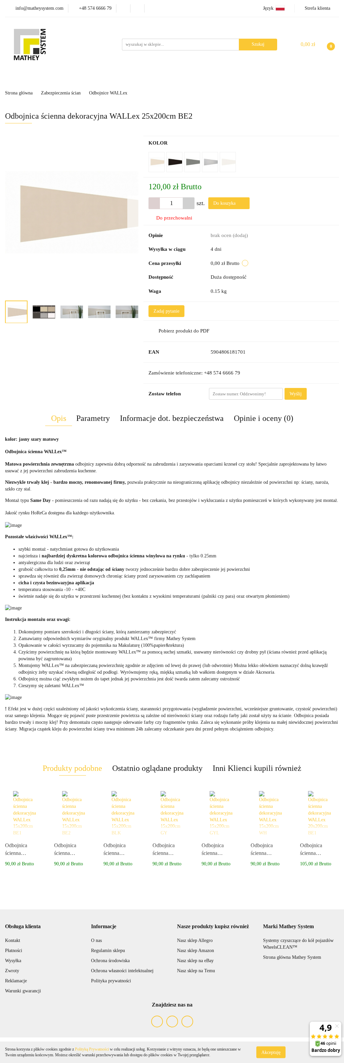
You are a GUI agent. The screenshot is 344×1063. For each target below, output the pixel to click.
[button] (23, 927)
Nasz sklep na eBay (195, 960)
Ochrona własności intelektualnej (122, 970)
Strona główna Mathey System (292, 957)
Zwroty (12, 970)
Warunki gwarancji (23, 990)
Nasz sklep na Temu (196, 970)
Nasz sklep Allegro (195, 940)
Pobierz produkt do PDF (184, 330)
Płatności (13, 950)
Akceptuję (271, 1052)
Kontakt (12, 940)
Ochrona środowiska (110, 960)
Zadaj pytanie (166, 311)
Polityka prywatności (111, 980)
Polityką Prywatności (92, 1049)
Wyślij (296, 393)
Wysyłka (13, 960)
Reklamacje (16, 980)
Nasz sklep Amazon (195, 950)
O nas (96, 940)
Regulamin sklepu (108, 950)
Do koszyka (225, 203)
